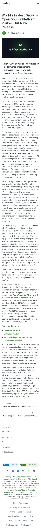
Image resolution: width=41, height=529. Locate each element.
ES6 (12, 164)
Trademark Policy (29, 486)
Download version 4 (12, 334)
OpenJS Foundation (20, 477)
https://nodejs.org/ (21, 396)
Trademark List (10, 488)
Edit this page (9, 452)
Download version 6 (12, 330)
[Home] (19, 3)
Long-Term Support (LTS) (19, 295)
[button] (38, 3)
